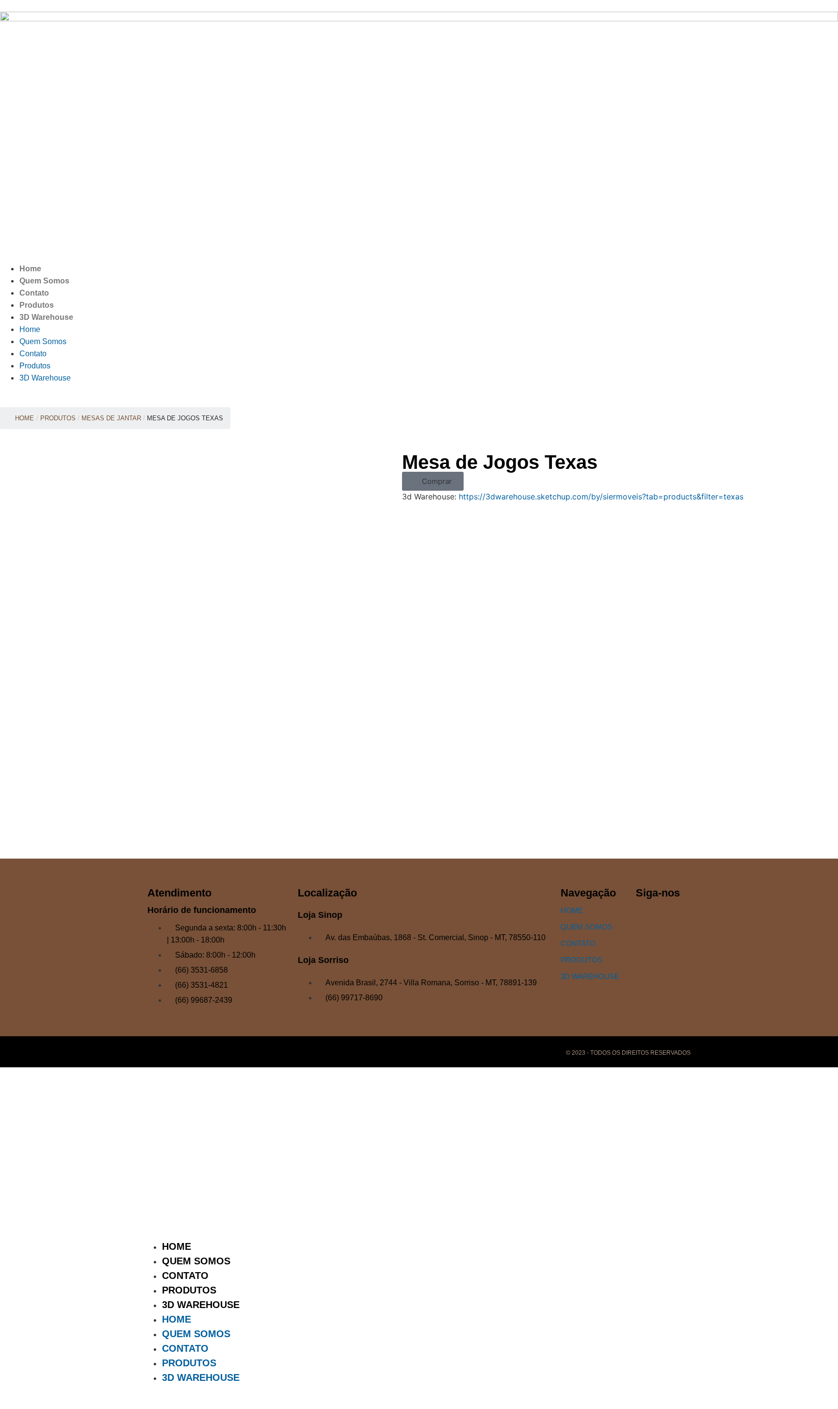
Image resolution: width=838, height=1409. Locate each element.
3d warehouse (590, 976)
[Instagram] (648, 920)
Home (30, 269)
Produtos (36, 305)
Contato (34, 293)
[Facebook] (648, 947)
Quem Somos (44, 281)
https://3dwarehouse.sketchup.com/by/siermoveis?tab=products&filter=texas (601, 496)
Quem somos (586, 927)
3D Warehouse (46, 317)
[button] (433, 481)
